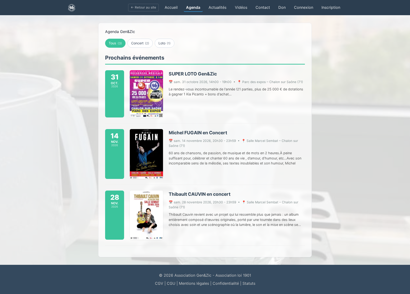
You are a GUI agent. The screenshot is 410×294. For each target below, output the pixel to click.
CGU (171, 283)
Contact (263, 7)
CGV (159, 283)
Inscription (330, 7)
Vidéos (241, 7)
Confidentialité (226, 283)
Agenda (193, 7)
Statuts (248, 283)
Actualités (217, 7)
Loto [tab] (164, 43)
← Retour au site (143, 7)
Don (282, 7)
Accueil (171, 7)
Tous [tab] (115, 43)
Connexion (303, 7)
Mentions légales (194, 283)
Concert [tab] (140, 43)
